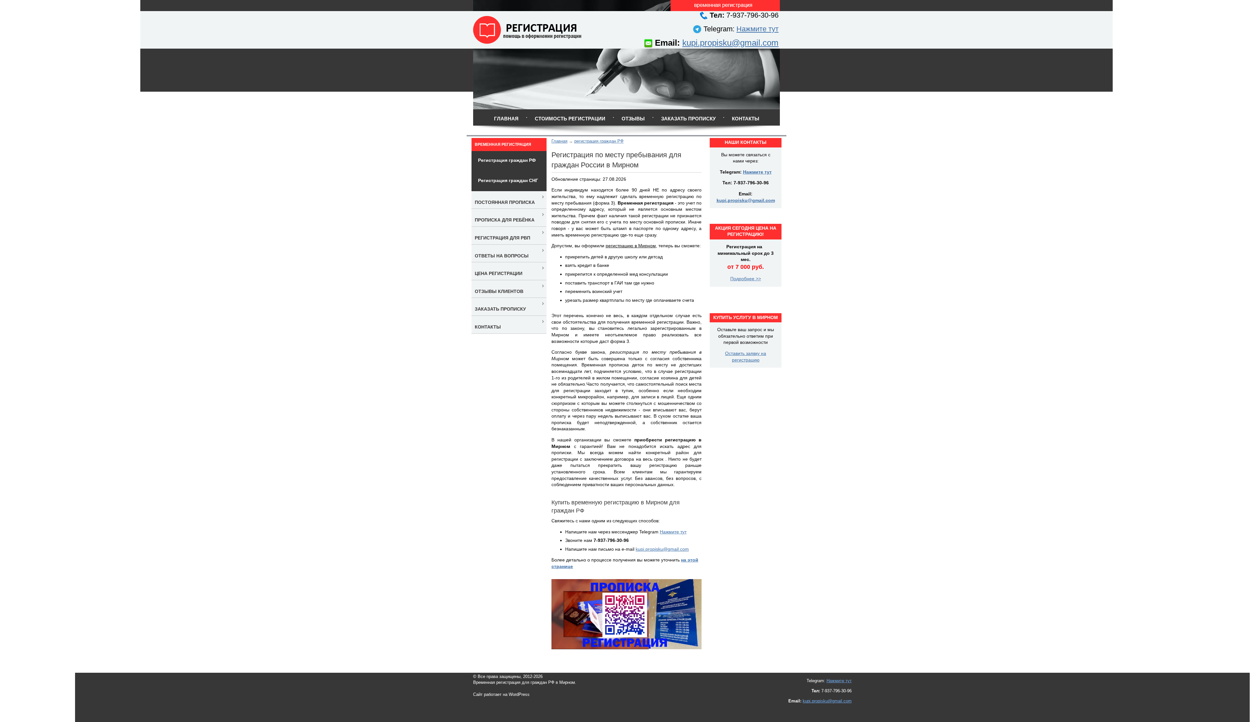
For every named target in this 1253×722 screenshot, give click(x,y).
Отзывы (633, 118)
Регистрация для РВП (502, 237)
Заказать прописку (688, 118)
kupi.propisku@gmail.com (730, 43)
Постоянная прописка (505, 202)
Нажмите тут (757, 29)
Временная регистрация (503, 144)
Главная (506, 118)
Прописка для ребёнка (504, 220)
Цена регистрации (498, 273)
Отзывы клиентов (499, 291)
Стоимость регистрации (570, 118)
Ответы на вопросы (502, 255)
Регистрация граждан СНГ (508, 180)
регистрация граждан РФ (599, 141)
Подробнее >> (745, 278)
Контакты (745, 118)
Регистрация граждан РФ (507, 160)
